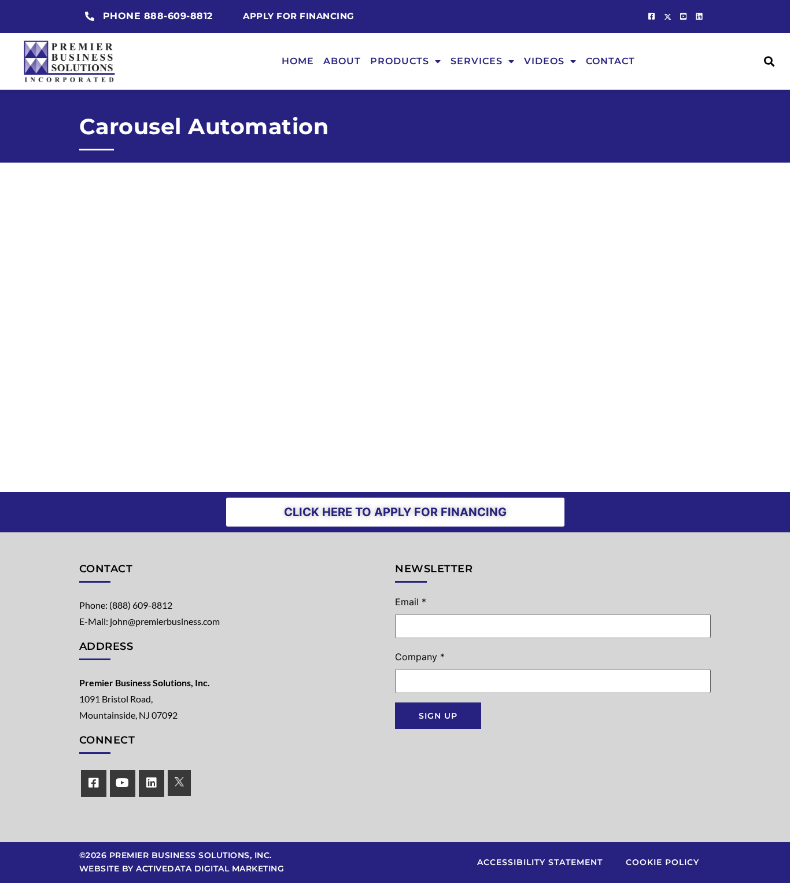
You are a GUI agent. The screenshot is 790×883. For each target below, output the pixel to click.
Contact (610, 61)
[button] (769, 61)
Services (477, 61)
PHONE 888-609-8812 (158, 15)
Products (399, 61)
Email (410, 602)
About (342, 61)
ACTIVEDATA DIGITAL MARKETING (210, 868)
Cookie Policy (662, 862)
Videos (544, 61)
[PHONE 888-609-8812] (89, 16)
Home (298, 61)
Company (420, 657)
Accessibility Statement (540, 862)
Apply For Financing (299, 15)
